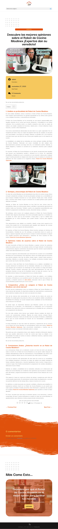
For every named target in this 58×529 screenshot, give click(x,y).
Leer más (29, 506)
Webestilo (37, 527)
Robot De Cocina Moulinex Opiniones (20, 237)
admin (18, 502)
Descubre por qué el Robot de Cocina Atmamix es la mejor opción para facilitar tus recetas (29, 493)
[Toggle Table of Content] (13, 106)
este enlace (28, 280)
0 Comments (16, 93)
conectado (19, 438)
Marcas (33, 502)
